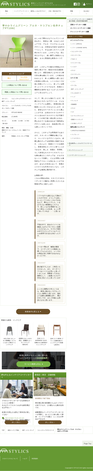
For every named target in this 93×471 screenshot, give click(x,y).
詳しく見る (16, 422)
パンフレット (75, 134)
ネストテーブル (76, 55)
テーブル (74, 85)
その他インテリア (76, 123)
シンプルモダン (16, 105)
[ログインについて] (84, 4)
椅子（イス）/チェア (8, 101)
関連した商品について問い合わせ (17, 92)
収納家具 (74, 104)
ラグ (72, 112)
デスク (73, 70)
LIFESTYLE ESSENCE (78, 130)
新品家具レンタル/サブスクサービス (80, 144)
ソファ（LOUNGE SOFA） (79, 47)
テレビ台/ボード (76, 93)
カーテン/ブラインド (77, 115)
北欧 (12, 108)
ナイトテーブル (76, 62)
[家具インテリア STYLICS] (15, 4)
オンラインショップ (76, 150)
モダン (8, 108)
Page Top (87, 443)
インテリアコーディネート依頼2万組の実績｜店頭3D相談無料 (80, 20)
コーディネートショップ (77, 155)
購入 (9, 78)
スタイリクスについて (10, 458)
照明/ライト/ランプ (77, 119)
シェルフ (74, 66)
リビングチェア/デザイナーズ (21, 98)
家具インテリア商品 (76, 36)
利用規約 (35, 458)
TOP (3, 430)
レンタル (24, 78)
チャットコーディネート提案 (79, 31)
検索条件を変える (32, 312)
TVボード (74, 59)
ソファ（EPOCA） (77, 44)
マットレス (74, 100)
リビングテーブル (76, 51)
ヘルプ (25, 458)
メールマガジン (76, 138)
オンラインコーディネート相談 (80, 28)
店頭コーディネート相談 (78, 24)
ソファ (73, 81)
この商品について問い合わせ (16, 85)
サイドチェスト (76, 74)
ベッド (73, 96)
